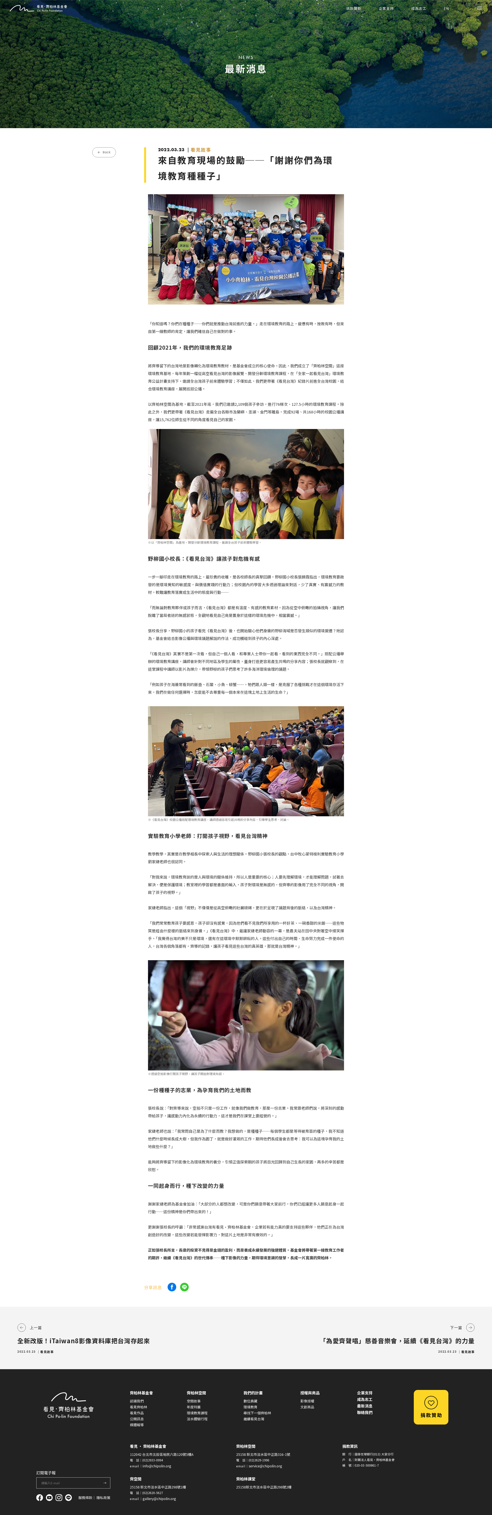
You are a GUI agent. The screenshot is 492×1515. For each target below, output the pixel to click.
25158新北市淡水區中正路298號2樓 (264, 1486)
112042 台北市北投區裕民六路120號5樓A (161, 1454)
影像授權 (307, 1400)
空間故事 (194, 1400)
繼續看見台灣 (254, 1418)
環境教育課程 (197, 1412)
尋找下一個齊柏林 (257, 1412)
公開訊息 (137, 1418)
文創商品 (307, 1406)
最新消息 (364, 1406)
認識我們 (137, 1400)
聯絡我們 (364, 1412)
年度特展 (194, 1406)
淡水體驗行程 (197, 1418)
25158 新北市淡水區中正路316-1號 (263, 1454)
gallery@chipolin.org (159, 1498)
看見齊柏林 (138, 1406)
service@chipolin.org (265, 1465)
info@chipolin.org (157, 1465)
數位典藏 (250, 1400)
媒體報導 (137, 1424)
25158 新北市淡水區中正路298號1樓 (158, 1486)
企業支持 (364, 1393)
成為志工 (364, 1399)
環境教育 (250, 1406)
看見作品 (137, 1412)
